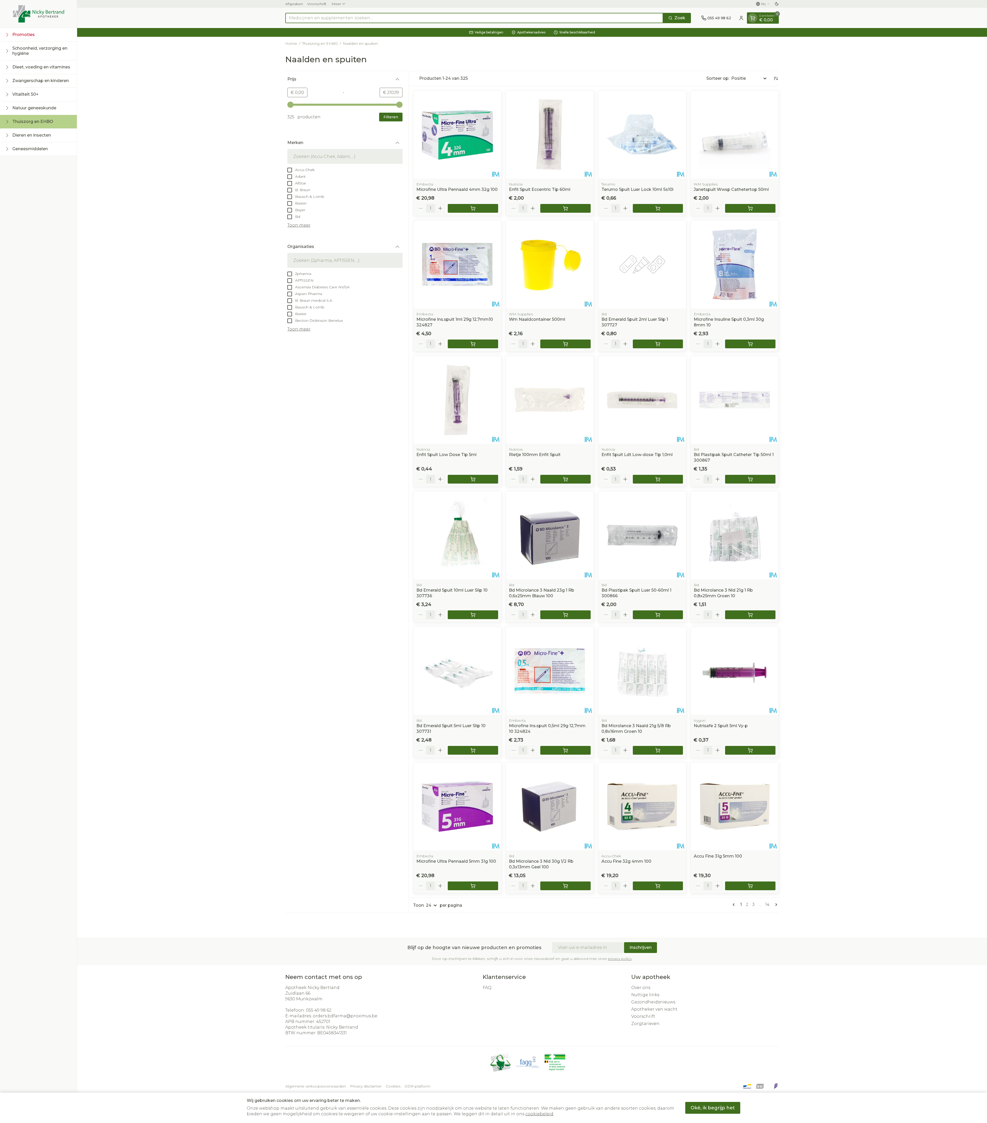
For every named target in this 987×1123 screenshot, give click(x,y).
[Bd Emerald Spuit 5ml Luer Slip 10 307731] (457, 671)
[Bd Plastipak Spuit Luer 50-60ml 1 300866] (642, 535)
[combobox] (474, 18)
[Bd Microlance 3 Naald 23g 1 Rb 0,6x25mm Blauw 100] (550, 535)
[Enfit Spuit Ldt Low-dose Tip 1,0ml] (642, 400)
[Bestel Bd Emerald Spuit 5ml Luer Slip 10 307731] (473, 750)
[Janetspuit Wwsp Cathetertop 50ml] (735, 135)
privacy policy (620, 958)
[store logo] (38, 14)
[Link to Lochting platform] (776, 1086)
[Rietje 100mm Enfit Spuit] (550, 400)
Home (291, 43)
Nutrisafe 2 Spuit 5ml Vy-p (721, 725)
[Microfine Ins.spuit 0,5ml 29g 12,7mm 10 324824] (550, 671)
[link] (734, 904)
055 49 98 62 (318, 1010)
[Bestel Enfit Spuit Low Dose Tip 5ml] (473, 479)
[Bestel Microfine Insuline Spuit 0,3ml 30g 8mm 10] (750, 344)
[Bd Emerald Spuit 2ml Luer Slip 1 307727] (642, 264)
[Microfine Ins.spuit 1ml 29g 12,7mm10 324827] (457, 264)
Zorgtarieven (645, 1023)
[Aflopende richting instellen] (776, 78)
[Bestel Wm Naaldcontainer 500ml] (565, 344)
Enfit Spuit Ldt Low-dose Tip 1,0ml (637, 454)
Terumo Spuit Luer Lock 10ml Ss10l (637, 189)
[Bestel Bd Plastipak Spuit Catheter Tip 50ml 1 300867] (750, 479)
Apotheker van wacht (654, 1009)
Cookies (393, 1086)
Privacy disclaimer (366, 1086)
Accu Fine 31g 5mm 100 (718, 856)
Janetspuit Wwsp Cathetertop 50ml (731, 189)
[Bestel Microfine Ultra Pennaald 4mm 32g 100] (473, 208)
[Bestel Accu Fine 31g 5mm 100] (750, 885)
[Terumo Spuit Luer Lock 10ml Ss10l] (642, 135)
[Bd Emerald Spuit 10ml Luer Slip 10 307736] (457, 535)
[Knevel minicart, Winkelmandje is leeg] (752, 18)
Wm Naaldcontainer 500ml (537, 319)
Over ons (640, 987)
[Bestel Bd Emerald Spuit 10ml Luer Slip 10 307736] (473, 614)
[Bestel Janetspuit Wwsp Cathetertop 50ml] (750, 208)
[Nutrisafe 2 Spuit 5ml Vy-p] (735, 671)
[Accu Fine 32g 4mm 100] (642, 806)
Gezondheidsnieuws (653, 1002)
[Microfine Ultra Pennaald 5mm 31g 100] (457, 806)
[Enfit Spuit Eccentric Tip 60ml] (550, 135)
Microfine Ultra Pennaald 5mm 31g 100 (456, 861)
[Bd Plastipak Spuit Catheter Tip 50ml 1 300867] (735, 400)
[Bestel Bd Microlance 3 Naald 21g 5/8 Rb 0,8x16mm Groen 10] (658, 750)
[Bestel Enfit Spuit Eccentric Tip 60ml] (565, 208)
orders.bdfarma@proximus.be (345, 1015)
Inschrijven (640, 947)
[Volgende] (775, 904)
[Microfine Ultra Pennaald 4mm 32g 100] (457, 135)
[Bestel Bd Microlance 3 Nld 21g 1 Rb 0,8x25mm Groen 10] (750, 614)
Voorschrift (316, 4)
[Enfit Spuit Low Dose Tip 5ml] (457, 400)
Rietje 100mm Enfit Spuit (535, 454)
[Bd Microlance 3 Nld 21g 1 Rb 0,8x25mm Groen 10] (735, 535)
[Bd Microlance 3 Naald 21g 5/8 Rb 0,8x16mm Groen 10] (642, 671)
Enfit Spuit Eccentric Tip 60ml (539, 189)
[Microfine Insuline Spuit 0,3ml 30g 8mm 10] (735, 264)
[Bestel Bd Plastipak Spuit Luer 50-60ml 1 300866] (658, 614)
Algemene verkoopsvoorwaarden (315, 1086)
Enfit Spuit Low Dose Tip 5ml (446, 454)
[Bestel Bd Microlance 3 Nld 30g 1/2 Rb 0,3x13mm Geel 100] (565, 885)
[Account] (741, 18)
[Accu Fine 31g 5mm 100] (735, 806)
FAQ (487, 987)
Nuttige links (645, 994)
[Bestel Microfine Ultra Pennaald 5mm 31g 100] (473, 885)
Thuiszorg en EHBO (320, 43)
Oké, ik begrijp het (713, 1108)
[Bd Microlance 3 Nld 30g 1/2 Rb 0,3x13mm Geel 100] (550, 806)
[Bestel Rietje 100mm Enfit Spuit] (565, 479)
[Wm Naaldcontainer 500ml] (550, 264)
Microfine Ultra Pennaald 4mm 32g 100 (457, 189)
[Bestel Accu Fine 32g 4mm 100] (658, 885)
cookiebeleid (539, 1113)
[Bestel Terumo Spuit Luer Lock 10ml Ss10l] (658, 208)
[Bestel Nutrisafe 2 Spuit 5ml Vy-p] (750, 750)
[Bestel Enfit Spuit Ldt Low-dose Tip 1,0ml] (658, 479)
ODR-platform (417, 1086)
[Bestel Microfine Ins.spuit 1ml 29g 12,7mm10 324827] (473, 344)
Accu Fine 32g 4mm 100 (626, 861)
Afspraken (294, 4)
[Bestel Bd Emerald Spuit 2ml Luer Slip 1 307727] (658, 344)
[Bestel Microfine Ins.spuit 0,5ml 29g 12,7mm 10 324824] (565, 750)
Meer (336, 4)
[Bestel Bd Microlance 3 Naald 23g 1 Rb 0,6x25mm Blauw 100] (565, 614)
